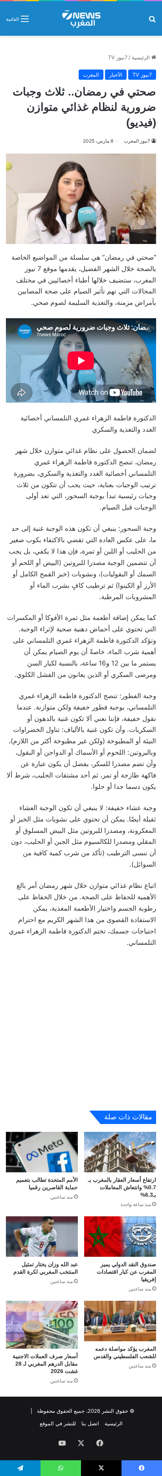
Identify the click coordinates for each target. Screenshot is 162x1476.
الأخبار (115, 75)
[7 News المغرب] (81, 18)
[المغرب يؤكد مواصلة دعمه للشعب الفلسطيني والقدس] (120, 1321)
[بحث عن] (152, 21)
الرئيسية (141, 57)
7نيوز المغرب (137, 141)
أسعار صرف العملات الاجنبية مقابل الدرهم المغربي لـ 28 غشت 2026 (45, 1363)
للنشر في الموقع (58, 1423)
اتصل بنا (90, 1423)
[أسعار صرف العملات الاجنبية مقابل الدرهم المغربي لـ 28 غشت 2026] (42, 1325)
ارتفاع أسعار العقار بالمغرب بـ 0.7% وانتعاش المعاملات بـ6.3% (122, 1187)
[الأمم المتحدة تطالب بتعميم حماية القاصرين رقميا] (42, 1152)
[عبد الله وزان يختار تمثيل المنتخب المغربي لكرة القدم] (42, 1236)
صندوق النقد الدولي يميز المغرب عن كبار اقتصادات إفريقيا (126, 1271)
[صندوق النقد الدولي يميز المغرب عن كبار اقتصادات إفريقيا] (120, 1236)
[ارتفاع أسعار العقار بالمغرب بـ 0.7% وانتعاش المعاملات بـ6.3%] (120, 1152)
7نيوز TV (117, 57)
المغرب (91, 75)
